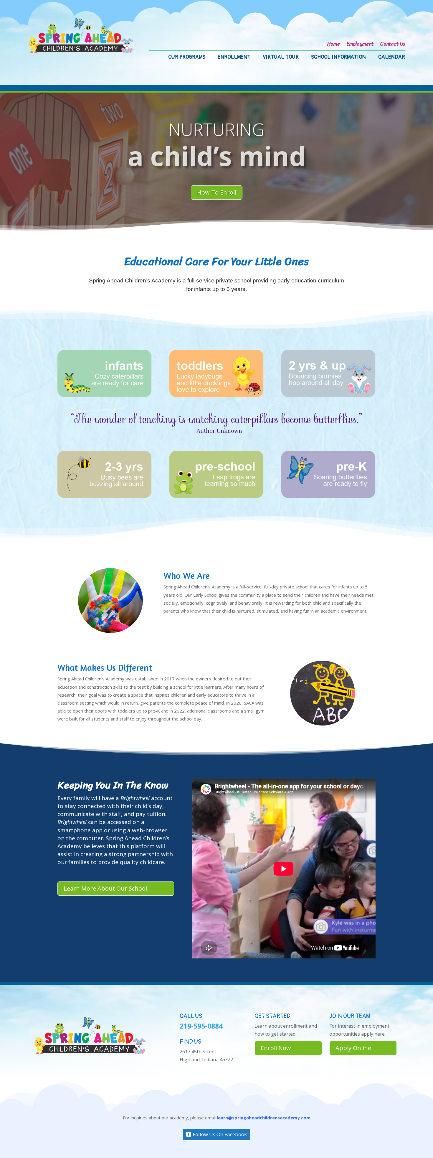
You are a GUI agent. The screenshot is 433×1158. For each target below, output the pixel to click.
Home (333, 45)
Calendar (391, 57)
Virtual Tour (281, 57)
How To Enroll (216, 192)
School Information (338, 57)
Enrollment (234, 57)
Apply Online (353, 1048)
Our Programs (186, 57)
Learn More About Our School (105, 888)
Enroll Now (276, 1048)
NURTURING (216, 129)
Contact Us (392, 45)
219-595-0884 (201, 1026)
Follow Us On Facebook (220, 1134)
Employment (359, 45)
